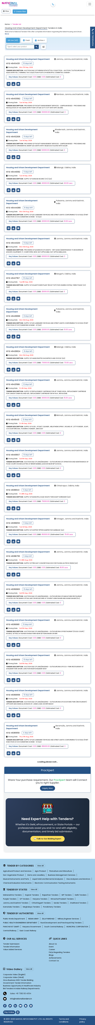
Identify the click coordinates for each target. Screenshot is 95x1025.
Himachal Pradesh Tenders (62, 899)
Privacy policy (82, 1020)
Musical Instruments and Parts (16, 879)
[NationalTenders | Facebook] (5, 1006)
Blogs (51, 955)
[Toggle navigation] (90, 4)
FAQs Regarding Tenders (59, 952)
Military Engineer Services (68, 918)
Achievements (55, 958)
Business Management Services (61, 875)
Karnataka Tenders (11, 907)
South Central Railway (53, 926)
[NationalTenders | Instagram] (31, 1006)
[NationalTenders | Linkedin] (15, 1006)
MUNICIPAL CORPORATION (77, 926)
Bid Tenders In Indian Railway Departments (21, 988)
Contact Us (54, 960)
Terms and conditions (64, 1020)
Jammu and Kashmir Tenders (15, 903)
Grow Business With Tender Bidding (18, 980)
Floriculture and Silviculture (60, 871)
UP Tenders (24, 899)
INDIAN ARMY (33, 918)
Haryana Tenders (40, 899)
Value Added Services (12, 949)
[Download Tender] (13, 84)
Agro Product (40, 871)
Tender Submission (11, 944)
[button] (43, 47)
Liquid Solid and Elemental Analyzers (47, 879)
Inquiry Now (47, 788)
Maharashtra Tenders (12, 895)
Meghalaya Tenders (31, 907)
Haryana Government (31, 926)
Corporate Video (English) (14, 974)
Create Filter (21, 11)
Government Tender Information (17, 983)
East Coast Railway (28, 930)
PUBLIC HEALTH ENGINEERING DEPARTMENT (20, 922)
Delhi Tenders (80, 895)
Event (51, 946)
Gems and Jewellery (36, 875)
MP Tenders (67, 895)
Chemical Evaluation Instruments (17, 883)
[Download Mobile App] (18, 1012)
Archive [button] (41, 40)
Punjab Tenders (9, 899)
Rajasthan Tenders (50, 895)
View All (40, 865)
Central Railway (9, 930)
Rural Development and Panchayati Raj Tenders (61, 922)
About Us (53, 944)
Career (52, 949)
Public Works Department (14, 918)
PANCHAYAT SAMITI (11, 926)
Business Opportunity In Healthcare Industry (22, 985)
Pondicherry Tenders (52, 907)
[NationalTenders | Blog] (25, 1006)
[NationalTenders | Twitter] (10, 1006)
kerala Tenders (60, 903)
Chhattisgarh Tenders (41, 903)
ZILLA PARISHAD (48, 918)
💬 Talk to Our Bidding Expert (47, 838)
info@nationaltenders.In (21, 998)
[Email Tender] (18, 84)
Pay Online (9, 1012)
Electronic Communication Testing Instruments (55, 883)
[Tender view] (8, 84)
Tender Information (11, 946)
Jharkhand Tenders (78, 903)
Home (7, 24)
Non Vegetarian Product (13, 875)
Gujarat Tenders (32, 895)
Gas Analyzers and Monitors (78, 879)
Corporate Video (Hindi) (13, 977)
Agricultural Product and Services (17, 871)
